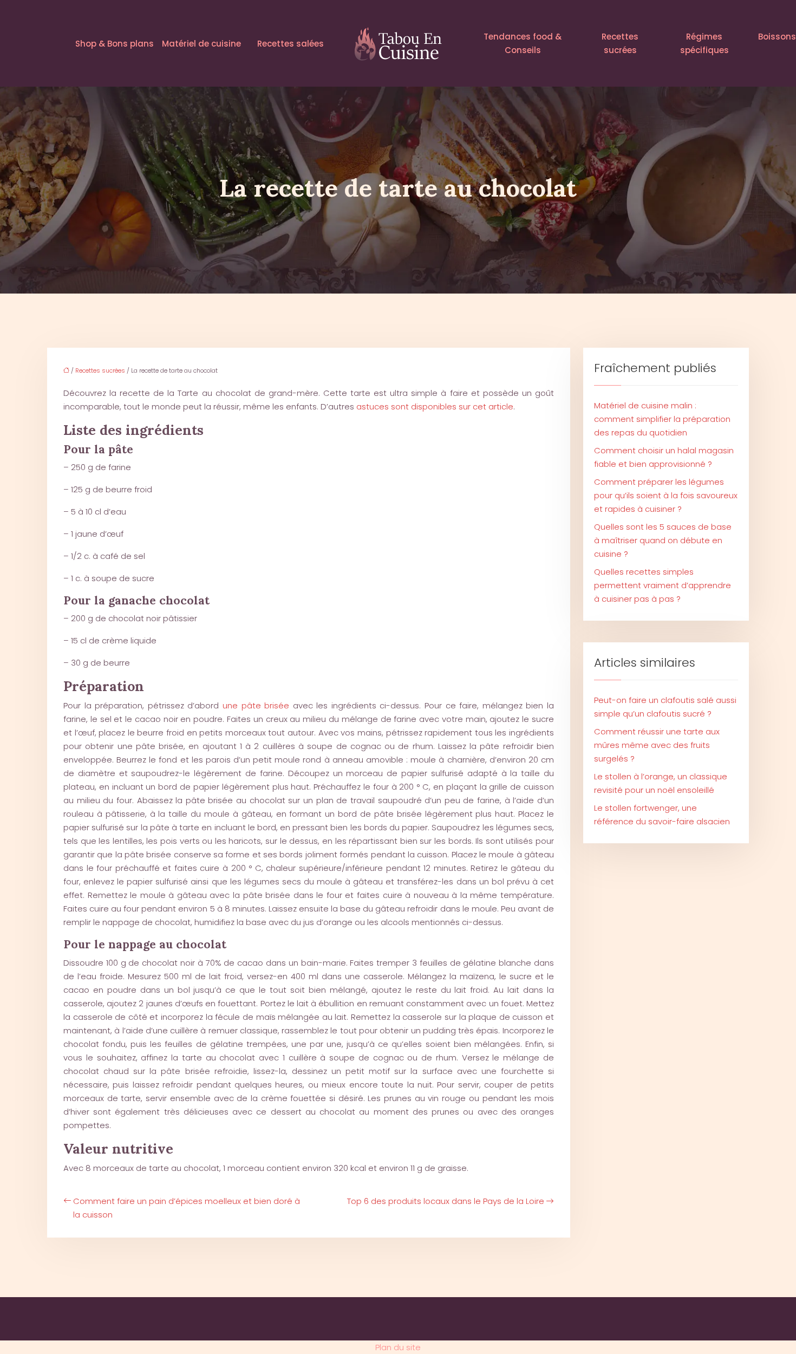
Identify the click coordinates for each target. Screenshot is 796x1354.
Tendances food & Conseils (523, 43)
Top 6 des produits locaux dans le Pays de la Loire (445, 1201)
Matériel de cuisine (201, 43)
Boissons (777, 36)
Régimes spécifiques (704, 43)
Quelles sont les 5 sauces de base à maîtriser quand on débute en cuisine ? (663, 540)
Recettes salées (290, 43)
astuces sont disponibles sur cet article (434, 406)
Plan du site (398, 1347)
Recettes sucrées (620, 43)
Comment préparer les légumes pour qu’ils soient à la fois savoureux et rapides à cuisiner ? (666, 495)
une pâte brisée (256, 705)
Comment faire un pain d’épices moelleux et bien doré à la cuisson (186, 1207)
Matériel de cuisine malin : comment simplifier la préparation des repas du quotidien (662, 419)
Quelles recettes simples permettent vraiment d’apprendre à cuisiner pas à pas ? (662, 585)
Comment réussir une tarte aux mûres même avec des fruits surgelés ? (657, 745)
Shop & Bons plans (114, 43)
